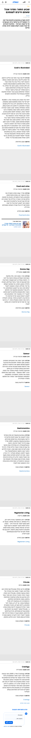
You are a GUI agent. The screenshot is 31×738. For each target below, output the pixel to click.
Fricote (27, 625)
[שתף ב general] (3, 2)
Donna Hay (25, 312)
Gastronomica (24, 471)
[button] (24, 2)
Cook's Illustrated (23, 146)
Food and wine (24, 215)
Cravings (26, 700)
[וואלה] (15, 2)
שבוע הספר (26, 703)
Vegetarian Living (23, 542)
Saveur (27, 386)
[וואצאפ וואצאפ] (6, 2)
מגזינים (21, 703)
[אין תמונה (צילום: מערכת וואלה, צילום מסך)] (15, 48)
